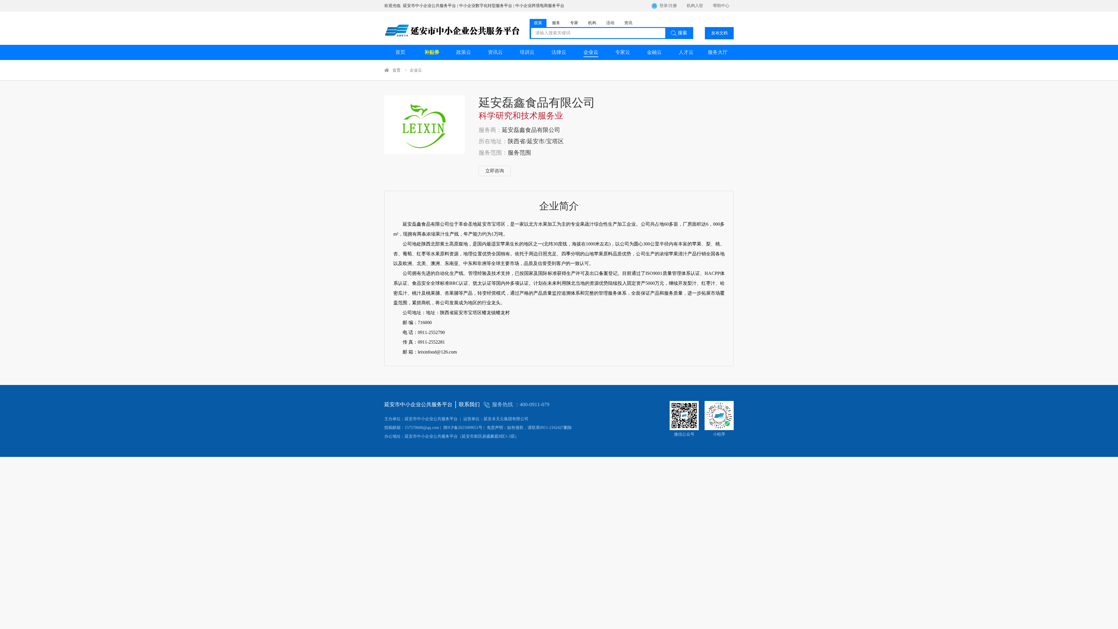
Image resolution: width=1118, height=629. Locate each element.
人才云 (686, 52)
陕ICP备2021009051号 (433, 427)
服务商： (490, 130)
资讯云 (495, 52)
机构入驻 (695, 5)
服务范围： (493, 153)
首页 (400, 52)
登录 (663, 5)
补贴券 (431, 52)
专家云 (622, 52)
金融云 (654, 52)
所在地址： (493, 141)
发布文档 (719, 33)
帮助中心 (721, 5)
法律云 (558, 52)
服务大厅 (718, 52)
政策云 (463, 52)
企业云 (590, 52)
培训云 (527, 52)
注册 (673, 5)
